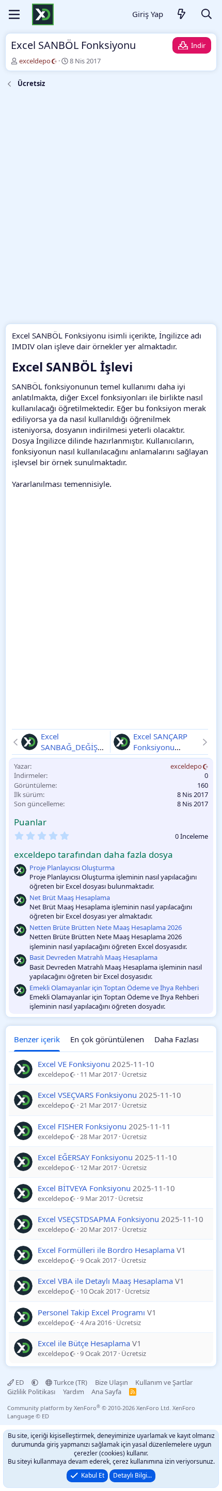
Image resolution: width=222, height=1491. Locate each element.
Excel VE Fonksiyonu (74, 1064)
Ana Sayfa (106, 1391)
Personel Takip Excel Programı (91, 1312)
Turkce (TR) (69, 1382)
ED (19, 1382)
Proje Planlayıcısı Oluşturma (72, 867)
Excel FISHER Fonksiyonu (82, 1126)
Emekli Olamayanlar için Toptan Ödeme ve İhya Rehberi (114, 987)
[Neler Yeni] (182, 15)
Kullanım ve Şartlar (164, 1382)
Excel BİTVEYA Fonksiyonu (84, 1188)
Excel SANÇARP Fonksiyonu (160, 741)
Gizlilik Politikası (31, 1391)
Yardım (73, 1391)
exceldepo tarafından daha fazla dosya (93, 854)
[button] (34, 1382)
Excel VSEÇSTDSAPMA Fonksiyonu (98, 1219)
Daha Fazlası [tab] (176, 1039)
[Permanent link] (139, 368)
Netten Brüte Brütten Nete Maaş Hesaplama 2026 (105, 927)
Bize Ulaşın (111, 1382)
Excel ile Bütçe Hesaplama (84, 1343)
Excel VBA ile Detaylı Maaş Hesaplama (105, 1281)
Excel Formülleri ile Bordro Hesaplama (106, 1250)
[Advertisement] (111, 207)
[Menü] (14, 14)
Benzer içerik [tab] (37, 1039)
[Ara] (206, 15)
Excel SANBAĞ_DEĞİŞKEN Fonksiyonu (73, 747)
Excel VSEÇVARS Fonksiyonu (87, 1095)
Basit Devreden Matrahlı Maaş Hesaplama (93, 957)
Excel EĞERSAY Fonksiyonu (85, 1157)
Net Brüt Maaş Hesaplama (69, 897)
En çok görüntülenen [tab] (107, 1039)
